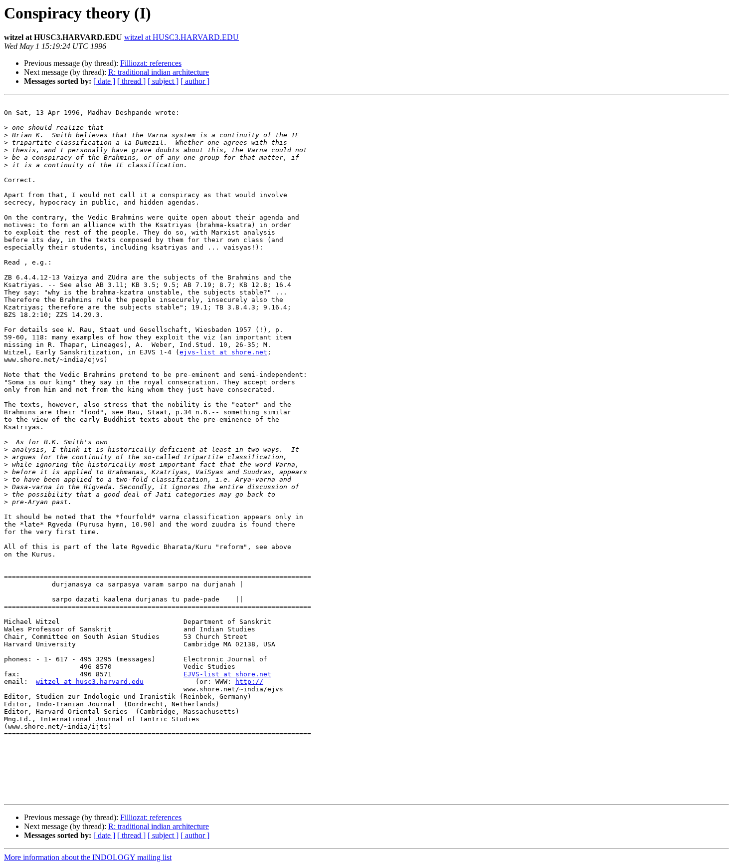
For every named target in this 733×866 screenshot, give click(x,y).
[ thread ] (131, 81)
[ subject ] (163, 81)
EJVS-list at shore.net (227, 674)
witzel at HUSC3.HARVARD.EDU (181, 37)
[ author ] (195, 81)
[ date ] (104, 81)
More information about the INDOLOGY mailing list (88, 857)
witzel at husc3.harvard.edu (90, 681)
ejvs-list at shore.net (223, 352)
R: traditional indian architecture (158, 72)
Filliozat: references (151, 63)
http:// (249, 681)
